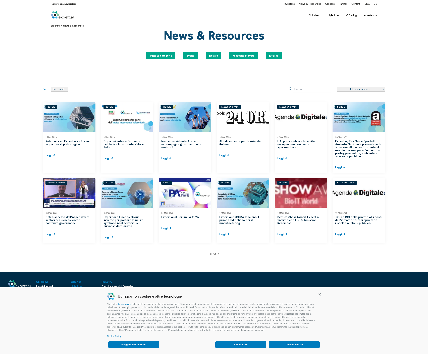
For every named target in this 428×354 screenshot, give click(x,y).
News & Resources (310, 4)
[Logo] (62, 15)
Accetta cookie (294, 344)
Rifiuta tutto (241, 344)
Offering (351, 15)
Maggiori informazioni (133, 344)
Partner (343, 4)
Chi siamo (315, 15)
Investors (289, 4)
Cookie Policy (114, 336)
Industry (368, 15)
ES (375, 4)
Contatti (355, 4)
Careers (330, 4)
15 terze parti (124, 304)
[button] (319, 294)
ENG (367, 4)
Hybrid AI (334, 15)
